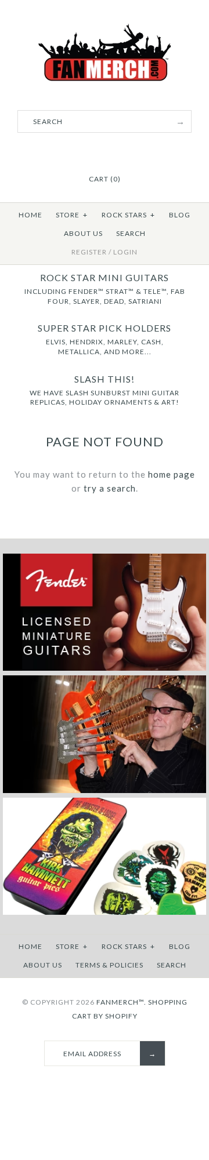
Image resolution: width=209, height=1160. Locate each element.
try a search (110, 488)
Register (89, 252)
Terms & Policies (109, 965)
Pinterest (104, 150)
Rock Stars (128, 214)
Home (30, 214)
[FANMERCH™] (104, 30)
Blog (179, 214)
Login (125, 252)
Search (131, 233)
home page (171, 474)
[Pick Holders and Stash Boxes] (104, 912)
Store (72, 214)
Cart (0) (105, 178)
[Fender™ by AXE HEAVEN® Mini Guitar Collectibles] (104, 668)
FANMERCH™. (121, 1002)
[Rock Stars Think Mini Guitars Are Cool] (104, 790)
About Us (83, 233)
